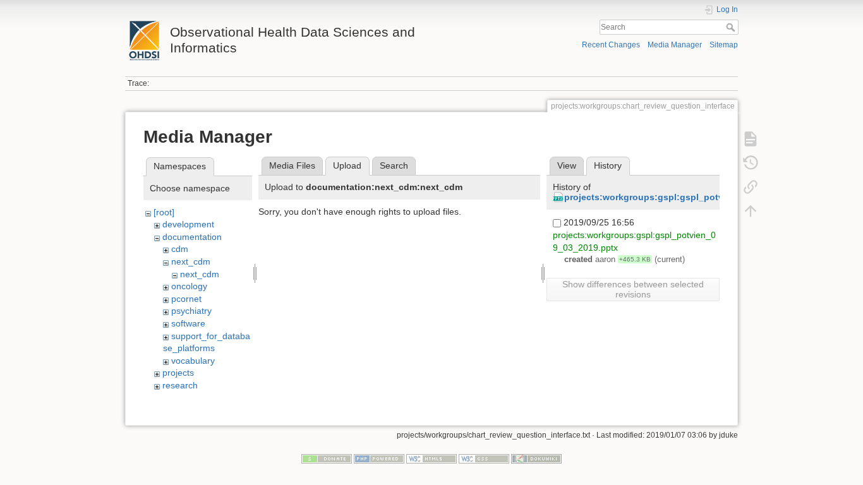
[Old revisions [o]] (750, 163)
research (180, 385)
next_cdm (190, 261)
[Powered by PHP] (379, 457)
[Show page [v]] (750, 139)
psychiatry (191, 311)
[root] (164, 212)
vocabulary (193, 361)
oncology (189, 286)
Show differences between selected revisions (633, 289)
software (188, 323)
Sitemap (723, 44)
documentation (192, 237)
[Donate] (326, 457)
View (566, 165)
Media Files (292, 165)
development (188, 224)
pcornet (186, 299)
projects (178, 373)
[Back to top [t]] (750, 211)
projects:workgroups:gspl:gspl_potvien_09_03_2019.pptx (689, 197)
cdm (179, 249)
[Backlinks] (750, 187)
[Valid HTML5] (431, 457)
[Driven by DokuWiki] (536, 457)
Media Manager (675, 44)
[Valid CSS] (484, 457)
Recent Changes (611, 44)
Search (732, 27)
